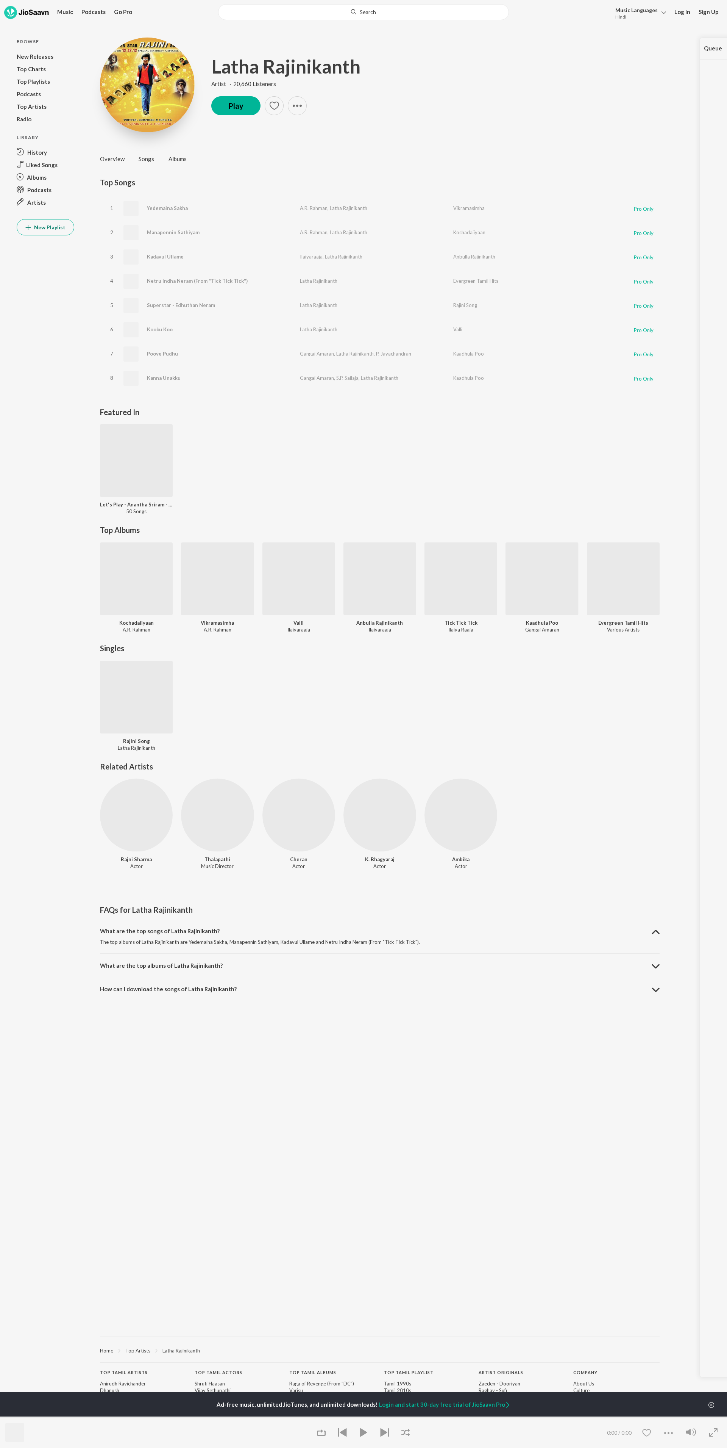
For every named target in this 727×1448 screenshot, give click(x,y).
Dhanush (109, 1390)
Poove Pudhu (162, 354)
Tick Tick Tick (461, 623)
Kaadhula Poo (468, 354)
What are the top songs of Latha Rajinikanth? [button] (160, 931)
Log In (682, 11)
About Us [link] (583, 1384)
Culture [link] (581, 1390)
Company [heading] (585, 1372)
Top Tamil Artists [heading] (124, 1372)
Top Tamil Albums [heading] (312, 1372)
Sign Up (709, 11)
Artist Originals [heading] (501, 1372)
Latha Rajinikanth (285, 66)
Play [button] (235, 105)
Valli (457, 329)
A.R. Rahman (314, 208)
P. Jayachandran (393, 354)
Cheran (298, 859)
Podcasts (93, 11)
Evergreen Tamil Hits (475, 281)
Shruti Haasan (210, 1384)
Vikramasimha (469, 208)
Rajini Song (465, 305)
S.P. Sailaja (347, 378)
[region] (380, 1350)
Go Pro (123, 11)
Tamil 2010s (397, 1390)
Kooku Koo (160, 329)
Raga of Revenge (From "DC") (321, 1384)
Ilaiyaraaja (311, 257)
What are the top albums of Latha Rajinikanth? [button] (161, 965)
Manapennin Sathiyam (173, 232)
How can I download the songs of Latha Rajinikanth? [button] (168, 989)
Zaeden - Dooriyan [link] (499, 1384)
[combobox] (363, 12)
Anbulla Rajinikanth (474, 257)
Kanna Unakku (164, 378)
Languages (636, 10)
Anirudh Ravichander (123, 1384)
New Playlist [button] (49, 227)
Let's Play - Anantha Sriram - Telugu (136, 504)
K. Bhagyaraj (380, 859)
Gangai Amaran (317, 354)
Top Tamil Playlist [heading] (409, 1372)
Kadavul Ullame (165, 257)
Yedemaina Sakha (167, 208)
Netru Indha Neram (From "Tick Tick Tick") (197, 281)
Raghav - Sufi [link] (493, 1390)
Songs (146, 158)
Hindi (620, 16)
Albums (177, 158)
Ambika (461, 859)
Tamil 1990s (397, 1384)
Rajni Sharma (136, 859)
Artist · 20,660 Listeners (243, 83)
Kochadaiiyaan (469, 232)
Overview (112, 158)
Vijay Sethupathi (213, 1390)
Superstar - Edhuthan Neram (181, 305)
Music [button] (65, 11)
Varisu (296, 1390)
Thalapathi (217, 859)
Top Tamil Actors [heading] (218, 1372)
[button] (638, 13)
